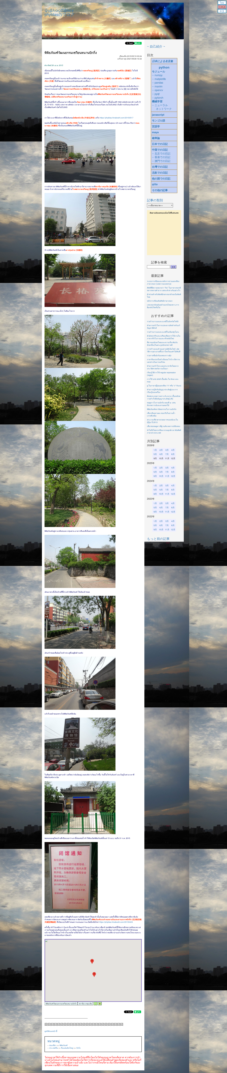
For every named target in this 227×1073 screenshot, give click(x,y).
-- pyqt (156, 94)
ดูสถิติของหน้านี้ (51, 1031)
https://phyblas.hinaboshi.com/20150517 (116, 117)
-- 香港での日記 (161, 157)
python (164, 67)
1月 (155, 449)
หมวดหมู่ (53, 1041)
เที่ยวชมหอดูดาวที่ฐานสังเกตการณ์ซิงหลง (163, 426)
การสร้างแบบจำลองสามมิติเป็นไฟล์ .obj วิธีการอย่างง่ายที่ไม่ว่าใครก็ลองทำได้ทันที (163, 350)
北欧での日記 (160, 172)
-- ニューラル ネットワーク (162, 107)
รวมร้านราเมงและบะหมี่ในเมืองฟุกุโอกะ (163, 332)
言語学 (156, 126)
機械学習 (157, 101)
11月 (167, 475)
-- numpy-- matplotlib (159, 77)
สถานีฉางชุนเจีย (85, 1003)
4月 (173, 449)
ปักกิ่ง (78, 1048)
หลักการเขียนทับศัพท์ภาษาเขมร (159, 300)
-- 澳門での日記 (161, 161)
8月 (173, 454)
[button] (94, 974)
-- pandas (157, 82)
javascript (158, 114)
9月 (155, 475)
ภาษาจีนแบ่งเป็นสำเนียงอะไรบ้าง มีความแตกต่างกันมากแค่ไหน (163, 360)
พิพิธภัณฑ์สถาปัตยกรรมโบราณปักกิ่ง (161, 409)
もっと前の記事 (158, 538)
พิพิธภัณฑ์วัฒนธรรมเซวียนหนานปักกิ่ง (61, 1003)
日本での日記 (160, 144)
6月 (161, 454)
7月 (167, 454)
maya (155, 132)
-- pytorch (157, 97)
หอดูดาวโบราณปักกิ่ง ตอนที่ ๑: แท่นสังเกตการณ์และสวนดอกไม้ (161, 403)
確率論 (156, 138)
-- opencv (157, 90)
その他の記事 (160, 190)
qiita (155, 184)
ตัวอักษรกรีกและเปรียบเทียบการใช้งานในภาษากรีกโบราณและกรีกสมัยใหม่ (163, 337)
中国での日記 (160, 149)
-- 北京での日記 (161, 153)
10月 (161, 475)
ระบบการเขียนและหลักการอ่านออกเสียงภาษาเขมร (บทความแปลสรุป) (163, 282)
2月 (161, 449)
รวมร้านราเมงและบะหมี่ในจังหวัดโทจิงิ (162, 321)
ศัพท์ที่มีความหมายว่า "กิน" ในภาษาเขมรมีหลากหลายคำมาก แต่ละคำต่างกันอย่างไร (164, 289)
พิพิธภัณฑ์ (64, 1045)
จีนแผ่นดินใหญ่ (67, 1048)
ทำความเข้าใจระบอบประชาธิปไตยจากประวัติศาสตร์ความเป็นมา (163, 367)
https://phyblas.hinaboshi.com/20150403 (116, 922)
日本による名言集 (162, 61)
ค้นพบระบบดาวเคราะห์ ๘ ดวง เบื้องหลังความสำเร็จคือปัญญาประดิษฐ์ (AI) (163, 397)
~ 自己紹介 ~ (156, 46)
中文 (222, 11)
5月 (155, 454)
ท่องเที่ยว (52, 1045)
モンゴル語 (158, 120)
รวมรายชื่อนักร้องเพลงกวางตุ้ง (159, 355)
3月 (167, 449)
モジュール (158, 71)
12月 (173, 475)
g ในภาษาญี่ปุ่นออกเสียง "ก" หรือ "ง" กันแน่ (164, 385)
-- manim (157, 86)
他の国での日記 (161, 178)
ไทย (222, 2)
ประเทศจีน (53, 1048)
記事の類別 (155, 200)
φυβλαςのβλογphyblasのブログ (59, 12)
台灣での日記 (160, 166)
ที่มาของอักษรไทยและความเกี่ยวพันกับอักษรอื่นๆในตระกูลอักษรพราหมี (162, 343)
